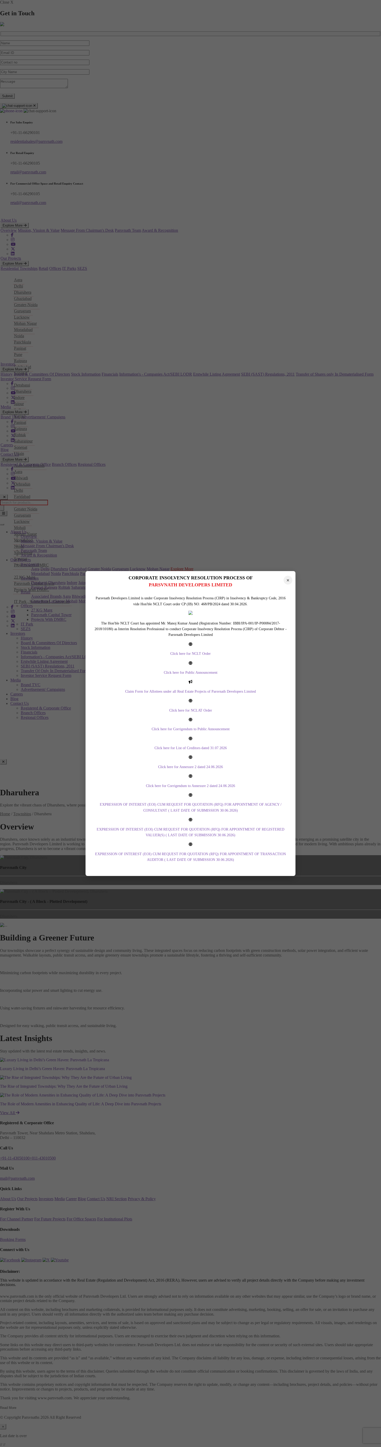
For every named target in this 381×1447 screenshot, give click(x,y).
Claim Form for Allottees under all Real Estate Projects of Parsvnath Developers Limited (190, 691)
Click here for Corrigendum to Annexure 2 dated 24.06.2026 (190, 786)
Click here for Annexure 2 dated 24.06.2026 (190, 767)
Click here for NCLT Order (190, 654)
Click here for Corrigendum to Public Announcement (191, 729)
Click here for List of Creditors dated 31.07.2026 (190, 748)
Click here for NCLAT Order (190, 710)
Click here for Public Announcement (190, 673)
